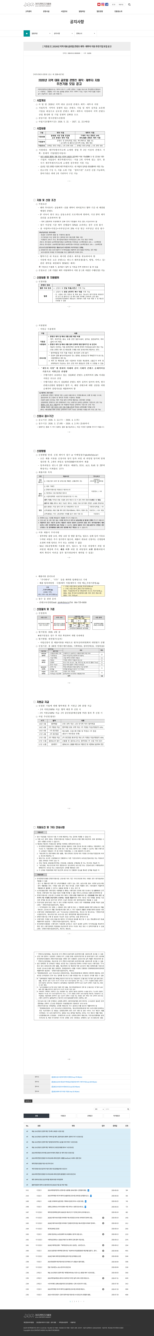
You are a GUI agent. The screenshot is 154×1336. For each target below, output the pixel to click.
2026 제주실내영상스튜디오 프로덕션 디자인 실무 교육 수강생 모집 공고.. (69, 1278)
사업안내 (64, 11)
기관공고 (63, 1116)
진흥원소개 (118, 11)
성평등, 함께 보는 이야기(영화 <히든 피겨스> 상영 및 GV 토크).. (66, 1207)
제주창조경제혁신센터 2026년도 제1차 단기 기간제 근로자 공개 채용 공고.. (69, 1212)
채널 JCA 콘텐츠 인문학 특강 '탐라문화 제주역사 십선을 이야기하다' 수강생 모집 (54, 1142)
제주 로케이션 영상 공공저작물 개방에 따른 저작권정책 (47, 1179)
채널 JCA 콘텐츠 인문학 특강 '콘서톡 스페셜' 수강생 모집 (48, 1131)
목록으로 (29, 1101)
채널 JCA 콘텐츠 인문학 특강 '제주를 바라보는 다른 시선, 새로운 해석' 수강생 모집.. (71, 1273)
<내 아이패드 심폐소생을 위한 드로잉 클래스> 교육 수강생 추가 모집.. (67, 1284)
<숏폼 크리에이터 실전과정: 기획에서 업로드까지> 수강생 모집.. (66, 1201)
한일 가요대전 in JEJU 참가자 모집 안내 (59, 1267)
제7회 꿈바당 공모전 (53, 1229)
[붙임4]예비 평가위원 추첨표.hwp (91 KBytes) (66, 1091)
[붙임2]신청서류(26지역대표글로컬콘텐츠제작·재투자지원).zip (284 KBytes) (75, 1082)
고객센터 (28, 11)
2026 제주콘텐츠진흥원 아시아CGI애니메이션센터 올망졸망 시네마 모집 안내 (54, 1174)
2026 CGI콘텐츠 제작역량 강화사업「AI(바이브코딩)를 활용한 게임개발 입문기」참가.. (72, 1251)
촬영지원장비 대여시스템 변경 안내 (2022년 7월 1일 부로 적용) (49, 1185)
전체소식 (79, 33)
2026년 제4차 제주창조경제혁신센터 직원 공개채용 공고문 (64, 1256)
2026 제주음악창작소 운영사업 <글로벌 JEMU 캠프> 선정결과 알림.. (67, 1190)
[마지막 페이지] (83, 1301)
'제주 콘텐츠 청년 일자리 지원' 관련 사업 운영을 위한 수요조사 (49, 1169)
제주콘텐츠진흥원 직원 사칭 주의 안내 (42, 1163)
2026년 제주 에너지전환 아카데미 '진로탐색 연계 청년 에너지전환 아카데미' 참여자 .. (72, 1223)
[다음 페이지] (81, 1301)
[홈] (27, 33)
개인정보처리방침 (29, 1322)
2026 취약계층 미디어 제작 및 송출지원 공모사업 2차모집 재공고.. (66, 1289)
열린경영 (100, 11)
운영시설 (46, 11)
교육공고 (89, 1116)
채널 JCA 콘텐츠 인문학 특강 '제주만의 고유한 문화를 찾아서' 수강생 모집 (53, 1147)
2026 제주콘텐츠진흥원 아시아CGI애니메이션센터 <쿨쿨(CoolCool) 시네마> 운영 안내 (56, 1158)
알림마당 (82, 11)
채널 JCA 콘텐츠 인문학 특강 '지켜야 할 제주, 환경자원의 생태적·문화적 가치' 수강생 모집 (57, 1137)
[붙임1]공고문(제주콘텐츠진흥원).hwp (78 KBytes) (67, 1077)
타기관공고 (116, 1116)
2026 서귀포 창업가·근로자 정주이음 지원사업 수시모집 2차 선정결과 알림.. (69, 1295)
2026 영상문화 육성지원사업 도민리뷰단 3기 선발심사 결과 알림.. (66, 1262)
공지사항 (57, 33)
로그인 (113, 4)
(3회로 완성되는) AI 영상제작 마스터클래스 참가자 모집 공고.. (65, 1234)
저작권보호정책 (63, 1322)
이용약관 (72, 1322)
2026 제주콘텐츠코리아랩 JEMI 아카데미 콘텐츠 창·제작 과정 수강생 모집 (53, 1153)
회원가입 (121, 4)
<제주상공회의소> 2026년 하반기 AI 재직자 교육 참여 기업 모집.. (66, 1240)
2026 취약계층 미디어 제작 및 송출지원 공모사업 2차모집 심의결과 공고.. (68, 1196)
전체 (36, 1116)
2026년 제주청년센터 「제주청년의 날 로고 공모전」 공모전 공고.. (67, 1245)
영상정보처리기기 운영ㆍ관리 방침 (46, 1322)
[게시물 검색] (128, 1109)
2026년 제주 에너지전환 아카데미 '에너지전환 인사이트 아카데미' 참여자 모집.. (70, 1218)
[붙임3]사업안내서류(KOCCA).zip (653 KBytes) (66, 1087)
